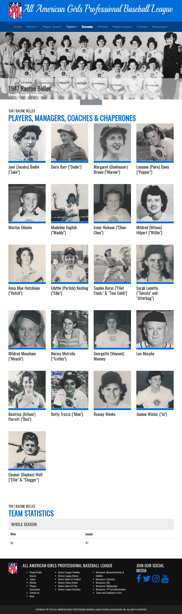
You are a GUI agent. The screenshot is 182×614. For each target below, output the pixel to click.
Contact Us (34, 592)
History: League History (68, 576)
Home (18, 26)
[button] (91, 102)
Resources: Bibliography (106, 586)
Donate (87, 27)
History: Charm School (68, 582)
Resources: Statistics (105, 579)
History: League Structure (69, 589)
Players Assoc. (122, 26)
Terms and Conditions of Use (109, 592)
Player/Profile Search (36, 574)
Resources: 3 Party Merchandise (111, 589)
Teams (70, 26)
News (32, 596)
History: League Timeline (69, 572)
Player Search (52, 26)
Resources (159, 26)
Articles (103, 26)
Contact (142, 26)
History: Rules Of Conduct (69, 579)
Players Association (35, 587)
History (31, 26)
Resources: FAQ (103, 582)
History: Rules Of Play (67, 586)
